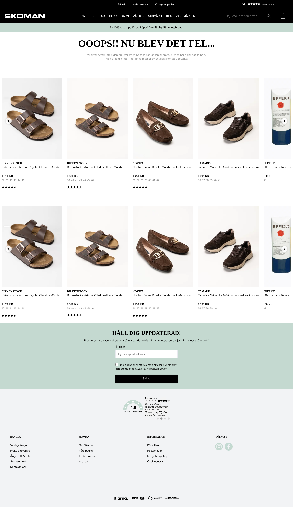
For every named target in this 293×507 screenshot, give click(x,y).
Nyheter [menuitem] (88, 16)
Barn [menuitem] (125, 16)
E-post (120, 347)
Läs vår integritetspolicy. (152, 369)
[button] (266, 3)
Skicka (146, 378)
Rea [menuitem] (169, 16)
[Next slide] (286, 226)
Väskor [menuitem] (138, 16)
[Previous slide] (7, 226)
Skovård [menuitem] (155, 16)
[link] (146, 408)
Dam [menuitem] (101, 16)
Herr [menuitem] (113, 16)
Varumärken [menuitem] (185, 16)
